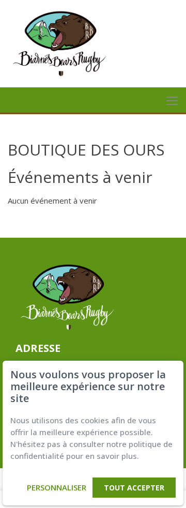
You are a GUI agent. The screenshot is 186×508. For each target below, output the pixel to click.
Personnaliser (56, 487)
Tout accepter (134, 487)
